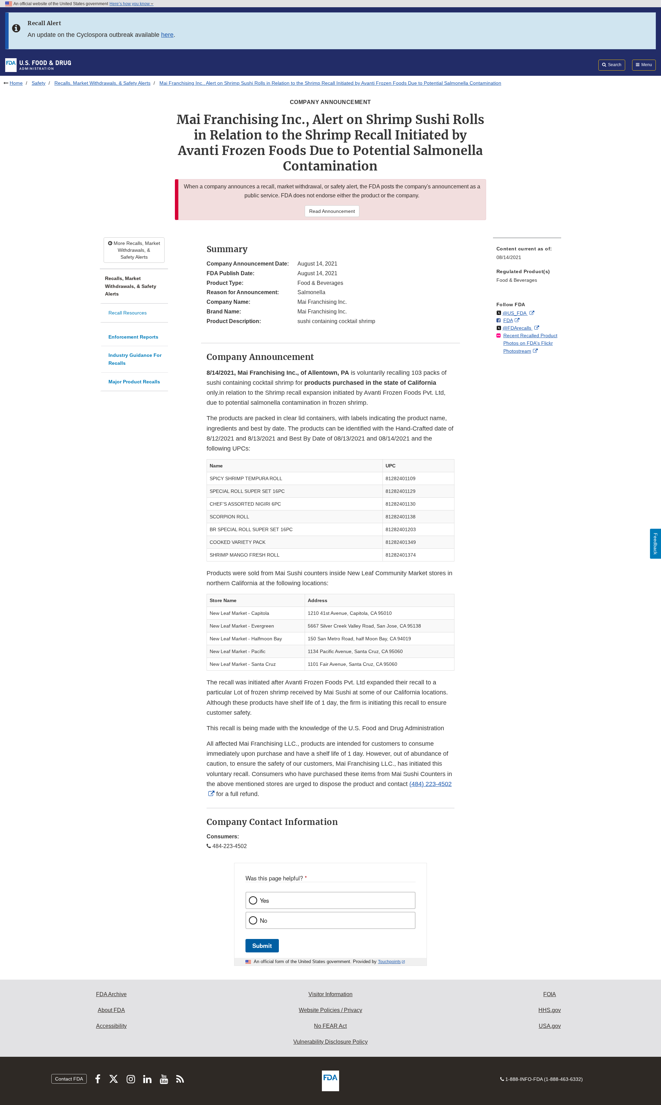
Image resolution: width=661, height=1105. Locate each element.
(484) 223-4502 (430, 784)
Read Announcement (332, 211)
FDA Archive (111, 994)
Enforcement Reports (133, 337)
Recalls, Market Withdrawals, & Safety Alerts (102, 83)
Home (16, 83)
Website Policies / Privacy (330, 1010)
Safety (38, 83)
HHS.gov (549, 1010)
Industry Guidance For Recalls (134, 359)
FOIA (549, 994)
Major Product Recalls (134, 381)
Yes (264, 900)
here (167, 34)
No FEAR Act (330, 1026)
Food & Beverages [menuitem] (516, 280)
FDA (508, 320)
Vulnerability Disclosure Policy (330, 1042)
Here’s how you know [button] (130, 3)
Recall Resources (127, 313)
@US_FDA (515, 313)
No (263, 920)
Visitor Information (330, 994)
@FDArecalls (518, 328)
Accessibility (111, 1026)
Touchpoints (389, 961)
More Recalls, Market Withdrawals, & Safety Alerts (136, 250)
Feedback (655, 544)
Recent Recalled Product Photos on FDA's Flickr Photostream (530, 343)
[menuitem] (527, 255)
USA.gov (550, 1026)
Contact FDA (69, 1079)
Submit (262, 945)
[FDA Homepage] (38, 65)
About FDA (111, 1010)
